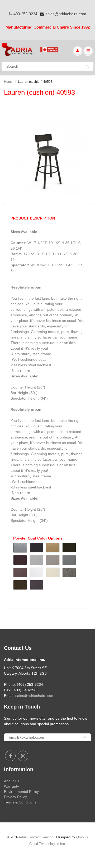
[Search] (87, 66)
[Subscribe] (84, 737)
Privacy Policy (15, 797)
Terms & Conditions (20, 802)
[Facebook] (10, 756)
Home (8, 82)
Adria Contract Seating (36, 837)
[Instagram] (23, 756)
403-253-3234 (25, 14)
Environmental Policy (21, 791)
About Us (11, 781)
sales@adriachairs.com (65, 14)
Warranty (11, 786)
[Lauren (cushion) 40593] (47, 157)
